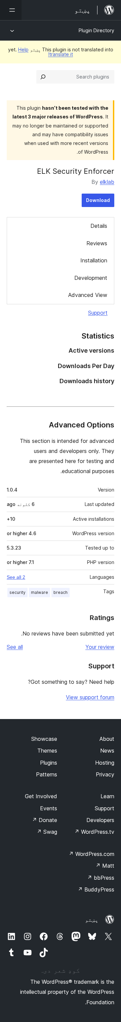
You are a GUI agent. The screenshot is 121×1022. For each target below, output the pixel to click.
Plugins (48, 762)
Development (90, 277)
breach (60, 592)
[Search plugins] (43, 77)
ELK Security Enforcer (75, 171)
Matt (104, 865)
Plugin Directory (96, 30)
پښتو (91, 919)
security (17, 592)
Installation (93, 260)
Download (98, 200)
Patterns (46, 774)
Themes (47, 750)
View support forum (90, 697)
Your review (99, 647)
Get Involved (41, 796)
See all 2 (16, 577)
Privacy (105, 774)
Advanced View (87, 295)
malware (39, 592)
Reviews (96, 243)
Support (98, 312)
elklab (107, 181)
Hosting (104, 762)
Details (98, 225)
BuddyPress (96, 889)
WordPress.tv (94, 831)
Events (48, 808)
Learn (107, 796)
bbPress (100, 877)
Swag (47, 831)
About (106, 738)
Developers (100, 820)
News (107, 750)
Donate (44, 820)
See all (15, 647)
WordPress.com (91, 854)
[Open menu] (11, 10)
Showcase (44, 738)
